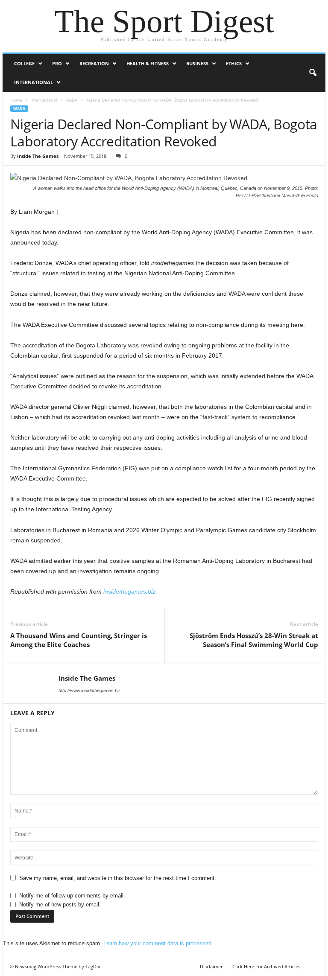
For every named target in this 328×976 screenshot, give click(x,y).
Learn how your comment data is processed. (158, 943)
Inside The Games (38, 156)
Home (16, 100)
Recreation (94, 63)
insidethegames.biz (129, 591)
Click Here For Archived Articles (266, 966)
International (33, 82)
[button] (312, 73)
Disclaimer (211, 966)
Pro (57, 63)
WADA (71, 100)
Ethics (234, 63)
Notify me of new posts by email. (60, 904)
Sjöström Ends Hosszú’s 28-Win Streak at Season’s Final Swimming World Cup (254, 640)
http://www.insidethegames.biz (90, 690)
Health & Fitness (147, 63)
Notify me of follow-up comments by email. (72, 895)
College (24, 63)
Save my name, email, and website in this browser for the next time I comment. (117, 878)
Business (197, 63)
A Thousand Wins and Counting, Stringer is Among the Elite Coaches (78, 640)
